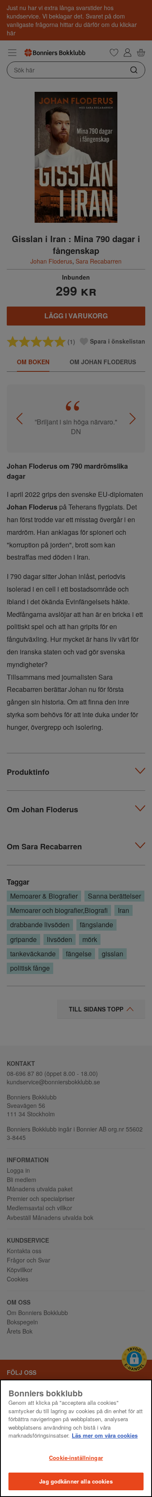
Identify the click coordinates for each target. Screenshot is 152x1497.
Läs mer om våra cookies (105, 1435)
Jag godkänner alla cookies (75, 1481)
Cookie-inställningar (76, 1458)
